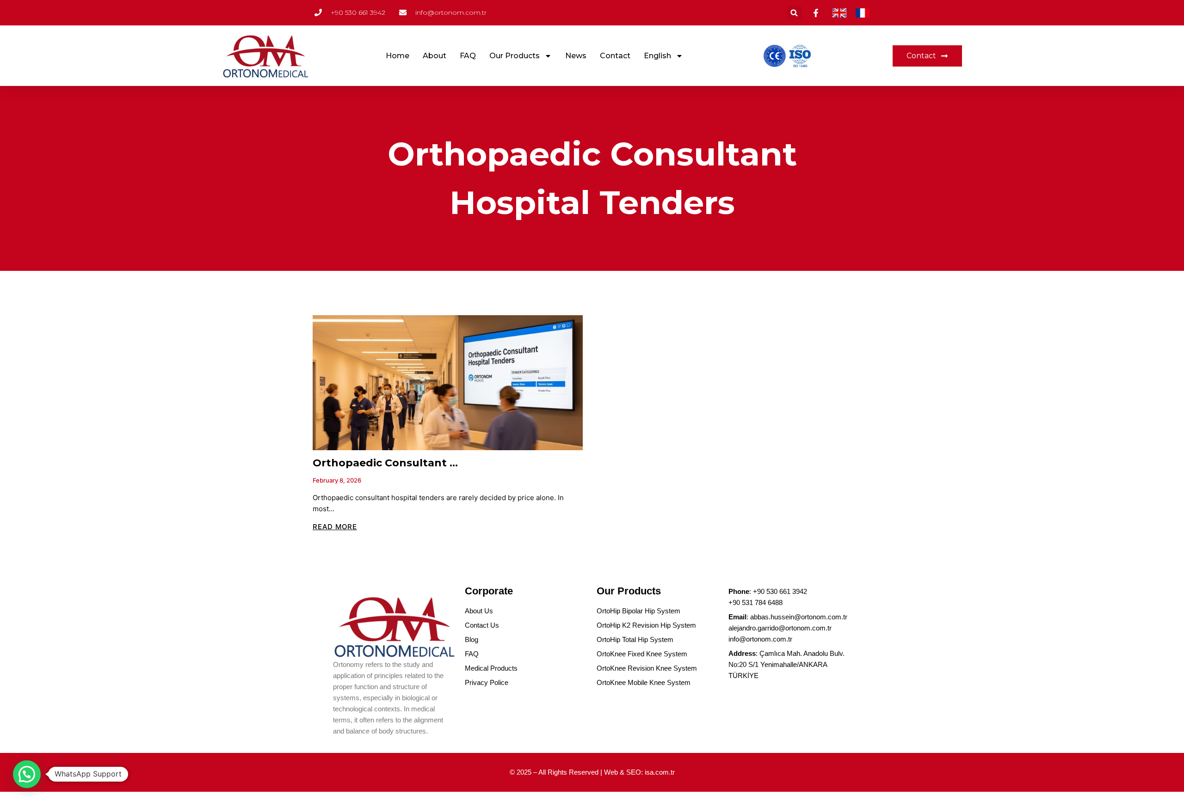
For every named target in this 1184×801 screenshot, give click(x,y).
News (575, 55)
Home (397, 55)
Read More (335, 526)
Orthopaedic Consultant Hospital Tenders (428, 463)
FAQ (468, 55)
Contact (615, 55)
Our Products (514, 55)
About (434, 55)
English (657, 55)
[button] (794, 13)
